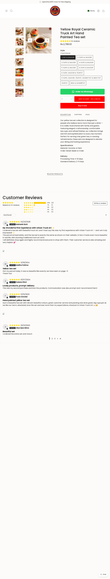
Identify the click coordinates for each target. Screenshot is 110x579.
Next (47, 40)
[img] (14, 222)
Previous (30, 40)
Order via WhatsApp (84, 91)
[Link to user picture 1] (3, 251)
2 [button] (52, 338)
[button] (65, 41)
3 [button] (54, 338)
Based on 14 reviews (11, 205)
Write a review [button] (100, 203)
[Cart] (103, 10)
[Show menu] (6, 10)
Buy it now (82, 105)
